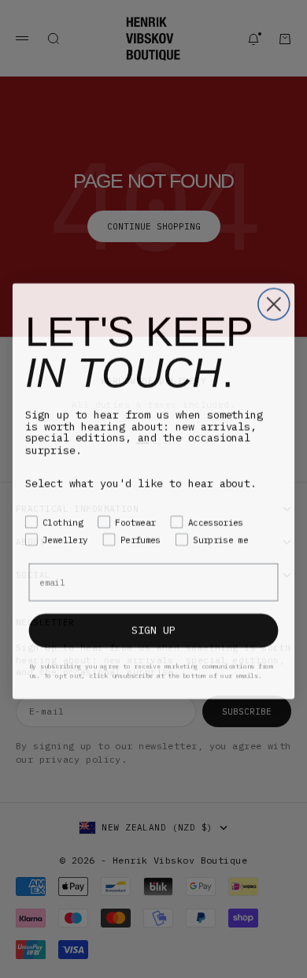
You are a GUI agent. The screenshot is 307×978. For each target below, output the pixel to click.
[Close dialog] (274, 302)
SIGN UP (153, 628)
